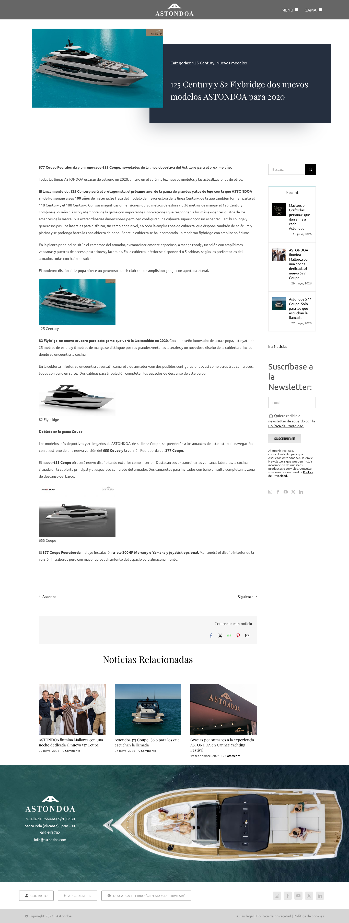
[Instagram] (270, 492)
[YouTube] (286, 492)
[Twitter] (293, 492)
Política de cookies (309, 916)
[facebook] (288, 896)
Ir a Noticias (277, 346)
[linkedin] (320, 896)
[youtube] (298, 896)
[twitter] (309, 896)
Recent (292, 192)
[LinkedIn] (301, 492)
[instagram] (277, 896)
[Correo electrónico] (247, 635)
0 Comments (71, 750)
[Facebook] (211, 635)
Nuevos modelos (231, 62)
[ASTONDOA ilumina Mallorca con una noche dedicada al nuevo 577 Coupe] (279, 251)
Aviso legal (245, 916)
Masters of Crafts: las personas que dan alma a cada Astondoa (299, 216)
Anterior (49, 596)
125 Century (203, 62)
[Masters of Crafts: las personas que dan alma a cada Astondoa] (279, 206)
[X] (220, 635)
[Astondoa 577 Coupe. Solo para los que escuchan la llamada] (279, 300)
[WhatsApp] (229, 635)
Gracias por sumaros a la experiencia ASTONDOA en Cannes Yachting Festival (222, 745)
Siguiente (245, 596)
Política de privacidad (273, 916)
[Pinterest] (238, 635)
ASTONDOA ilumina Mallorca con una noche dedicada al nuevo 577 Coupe (71, 742)
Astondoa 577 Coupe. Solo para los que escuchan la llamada (147, 742)
